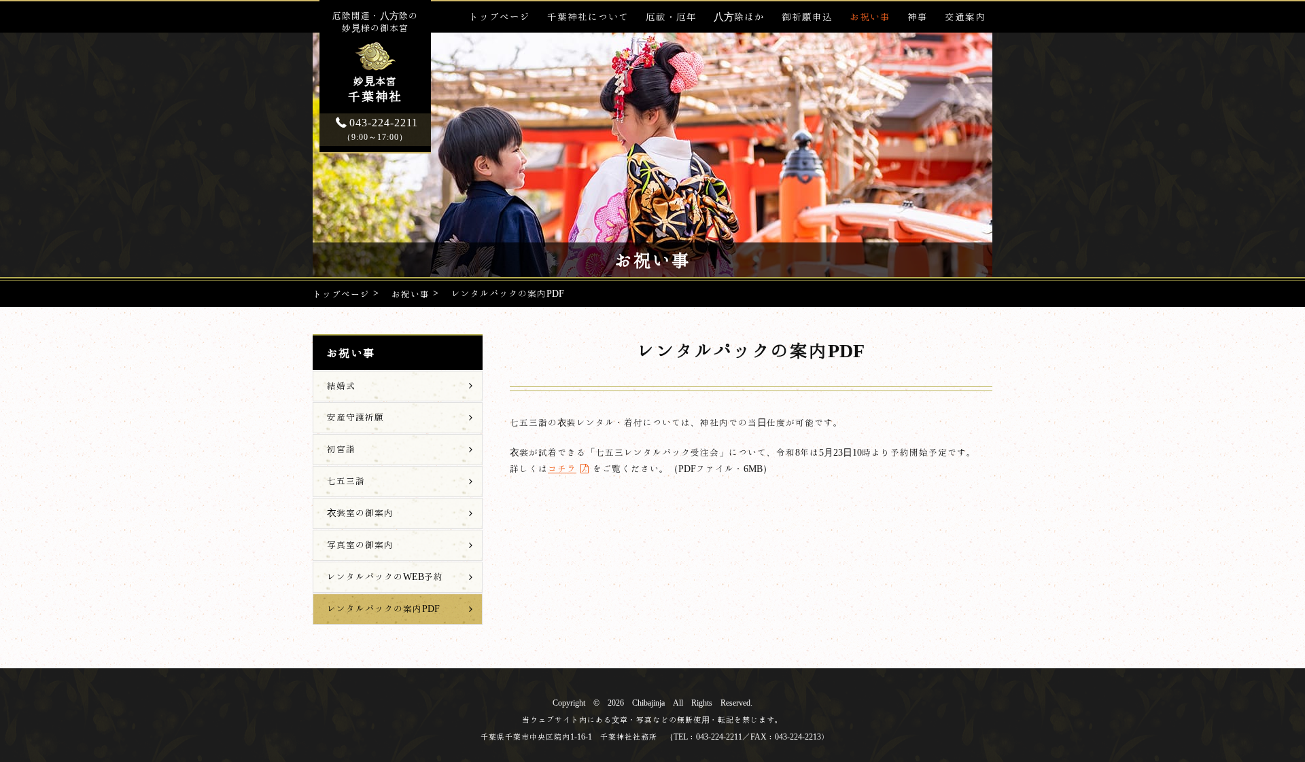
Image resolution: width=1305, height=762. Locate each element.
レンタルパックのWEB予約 (385, 576)
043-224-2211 (381, 129)
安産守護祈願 (355, 417)
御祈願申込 (807, 17)
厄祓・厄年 (671, 17)
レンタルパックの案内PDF (383, 608)
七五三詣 (346, 481)
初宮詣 (341, 449)
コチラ (562, 468)
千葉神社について (588, 17)
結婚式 (341, 386)
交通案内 (965, 17)
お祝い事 (870, 17)
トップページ (499, 17)
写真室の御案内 (360, 544)
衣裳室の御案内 (360, 513)
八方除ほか (739, 17)
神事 (917, 17)
